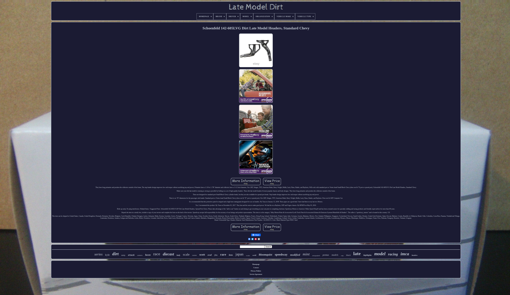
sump (123, 255)
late (357, 253)
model (379, 253)
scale (186, 254)
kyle (107, 254)
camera (140, 255)
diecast (168, 254)
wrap (342, 255)
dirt (115, 253)
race (156, 254)
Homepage (256, 264)
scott (202, 254)
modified (295, 254)
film (216, 255)
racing (393, 254)
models (335, 255)
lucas (148, 254)
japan (239, 254)
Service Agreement (256, 274)
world (254, 255)
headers (414, 255)
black (348, 255)
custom (194, 255)
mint (306, 254)
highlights (367, 255)
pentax (326, 255)
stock (131, 255)
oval (210, 255)
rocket (248, 255)
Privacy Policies (256, 271)
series (98, 254)
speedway (281, 254)
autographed (316, 255)
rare (223, 254)
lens (231, 255)
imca (405, 253)
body (178, 255)
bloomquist (265, 254)
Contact (256, 268)
